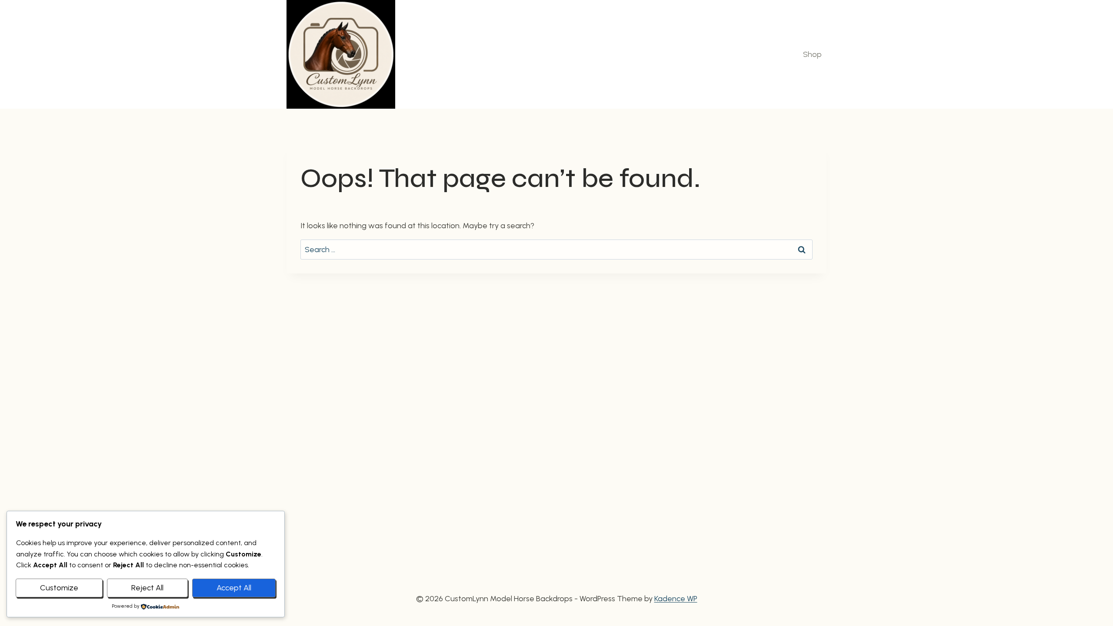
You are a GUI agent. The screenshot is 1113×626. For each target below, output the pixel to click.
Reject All (147, 588)
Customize (59, 588)
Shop (812, 54)
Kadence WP (675, 598)
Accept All (234, 588)
